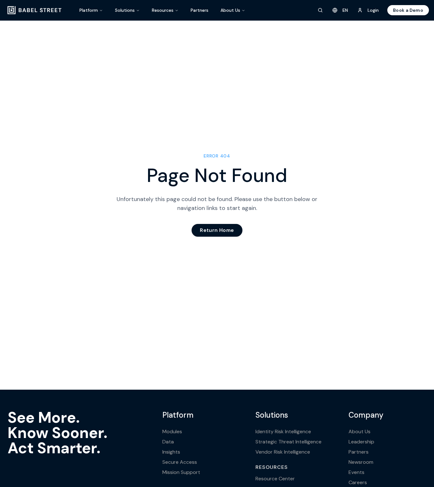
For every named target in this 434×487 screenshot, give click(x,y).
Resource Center (275, 478)
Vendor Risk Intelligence (282, 452)
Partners (199, 10)
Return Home (217, 230)
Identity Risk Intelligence (283, 431)
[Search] (320, 10)
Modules (172, 431)
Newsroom (361, 462)
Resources (162, 10)
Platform (88, 10)
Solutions (125, 10)
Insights (171, 452)
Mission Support (181, 472)
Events (356, 472)
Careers (358, 482)
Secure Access (179, 462)
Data (168, 441)
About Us (230, 10)
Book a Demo (408, 10)
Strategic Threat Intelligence (288, 441)
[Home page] (34, 10)
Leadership (361, 441)
